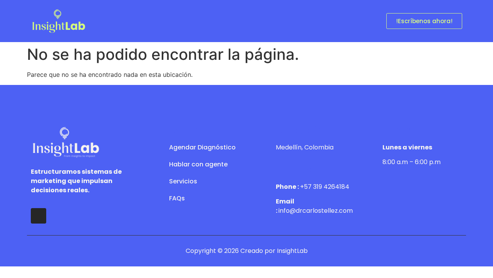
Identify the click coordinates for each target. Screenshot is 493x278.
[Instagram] (38, 216)
